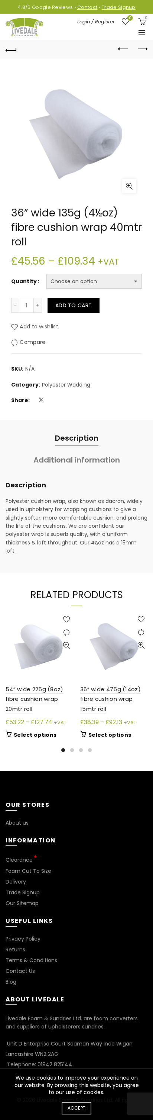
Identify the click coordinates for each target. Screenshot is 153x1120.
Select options (35, 735)
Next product (142, 49)
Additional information (76, 460)
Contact (87, 7)
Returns (15, 949)
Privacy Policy (23, 938)
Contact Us (20, 971)
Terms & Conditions (31, 960)
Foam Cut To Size (28, 871)
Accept (77, 1108)
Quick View (66, 645)
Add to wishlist (39, 327)
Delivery (16, 881)
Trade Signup (119, 7)
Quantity (24, 281)
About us (17, 822)
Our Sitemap (22, 903)
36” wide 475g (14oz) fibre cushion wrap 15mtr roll (110, 699)
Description (76, 438)
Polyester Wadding (66, 384)
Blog (11, 981)
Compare (32, 342)
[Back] (11, 49)
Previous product (123, 49)
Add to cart (73, 305)
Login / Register (96, 21)
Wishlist (130, 18)
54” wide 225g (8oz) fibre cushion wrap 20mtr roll (35, 699)
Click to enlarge (129, 186)
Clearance (19, 860)
